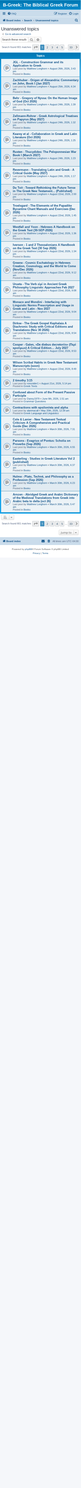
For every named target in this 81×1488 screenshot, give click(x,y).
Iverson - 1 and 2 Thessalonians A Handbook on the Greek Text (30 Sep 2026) (44, 246)
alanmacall (32, 410)
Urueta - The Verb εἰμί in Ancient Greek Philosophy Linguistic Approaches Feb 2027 (43, 285)
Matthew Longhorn (37, 68)
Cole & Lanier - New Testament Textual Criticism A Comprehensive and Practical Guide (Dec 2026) (41, 423)
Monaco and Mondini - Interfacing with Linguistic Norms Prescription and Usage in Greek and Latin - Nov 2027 (43, 305)
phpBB (28, 549)
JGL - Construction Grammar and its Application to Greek (38, 64)
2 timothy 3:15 (22, 380)
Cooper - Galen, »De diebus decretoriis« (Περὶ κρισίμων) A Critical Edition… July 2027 (44, 346)
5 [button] (62, 47)
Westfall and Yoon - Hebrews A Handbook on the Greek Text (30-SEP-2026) (44, 228)
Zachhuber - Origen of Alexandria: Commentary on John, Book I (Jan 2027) (46, 81)
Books (27, 74)
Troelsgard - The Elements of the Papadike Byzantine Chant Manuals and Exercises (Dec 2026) (44, 209)
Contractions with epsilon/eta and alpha (40, 407)
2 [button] (47, 47)
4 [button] (57, 47)
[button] (35, 47)
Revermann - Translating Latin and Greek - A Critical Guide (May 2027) (43, 171)
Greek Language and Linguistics (41, 413)
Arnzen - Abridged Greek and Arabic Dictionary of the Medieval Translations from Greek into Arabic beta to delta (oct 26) (45, 498)
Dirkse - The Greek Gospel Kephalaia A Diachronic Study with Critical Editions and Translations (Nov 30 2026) (43, 327)
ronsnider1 (33, 383)
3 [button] (52, 47)
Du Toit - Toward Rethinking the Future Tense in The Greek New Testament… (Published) (44, 189)
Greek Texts (30, 386)
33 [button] (70, 47)
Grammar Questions (35, 401)
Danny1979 (33, 398)
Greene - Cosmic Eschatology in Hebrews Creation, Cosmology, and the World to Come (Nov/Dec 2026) (44, 266)
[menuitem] (11, 13)
